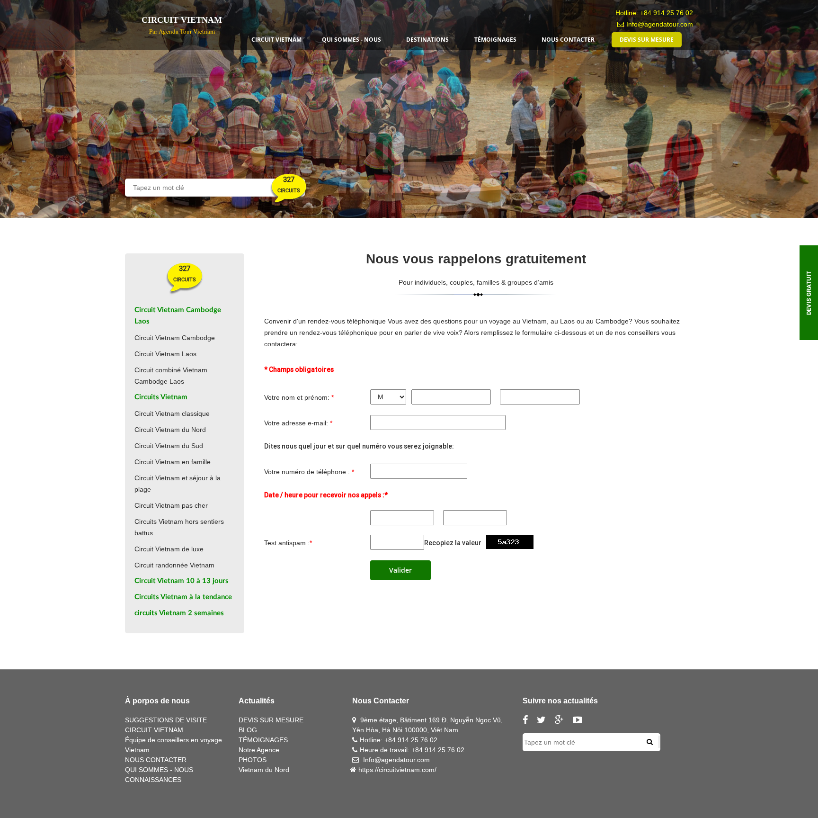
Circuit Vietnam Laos (165, 354)
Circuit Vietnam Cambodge (174, 338)
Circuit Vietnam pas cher (171, 505)
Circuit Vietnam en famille (172, 462)
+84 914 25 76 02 (666, 13)
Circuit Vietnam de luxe (169, 549)
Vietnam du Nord (264, 769)
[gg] (563, 721)
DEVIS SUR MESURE (271, 720)
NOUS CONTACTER (156, 760)
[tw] (545, 721)
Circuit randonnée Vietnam (174, 565)
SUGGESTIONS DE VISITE (166, 720)
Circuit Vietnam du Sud (168, 445)
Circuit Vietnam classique (172, 413)
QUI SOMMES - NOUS (159, 769)
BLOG (248, 730)
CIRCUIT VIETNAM (154, 730)
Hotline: (372, 740)
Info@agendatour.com (659, 24)
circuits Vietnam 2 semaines (179, 613)
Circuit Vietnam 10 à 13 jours (181, 580)
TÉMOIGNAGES (263, 740)
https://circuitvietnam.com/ (397, 769)
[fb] (529, 721)
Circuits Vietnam (160, 397)
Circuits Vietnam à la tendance (183, 597)
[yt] (581, 721)
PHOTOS (253, 760)
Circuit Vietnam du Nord (170, 429)
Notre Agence (259, 750)
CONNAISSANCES (153, 779)
